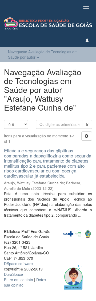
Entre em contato (18, 279)
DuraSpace (13, 274)
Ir (87, 124)
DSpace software (18, 263)
